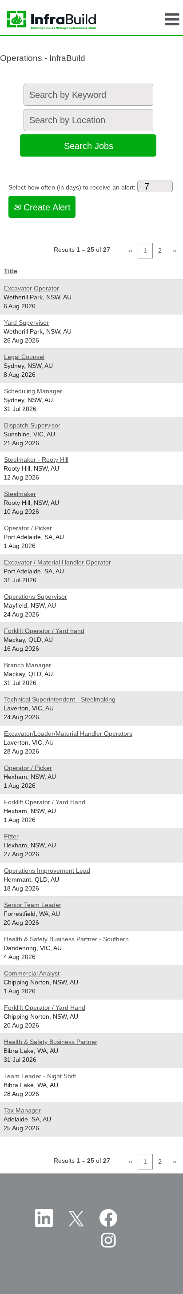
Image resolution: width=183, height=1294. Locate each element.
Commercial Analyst (32, 973)
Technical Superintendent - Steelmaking (59, 699)
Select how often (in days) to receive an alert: (71, 187)
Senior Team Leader (32, 904)
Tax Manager (22, 1110)
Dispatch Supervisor (32, 425)
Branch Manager (27, 665)
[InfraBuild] (48, 19)
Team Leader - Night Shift (40, 1076)
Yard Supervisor (26, 322)
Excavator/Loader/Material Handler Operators (68, 733)
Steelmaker (20, 493)
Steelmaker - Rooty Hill (36, 459)
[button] (172, 19)
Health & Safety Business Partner (50, 1041)
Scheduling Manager (33, 391)
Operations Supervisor (35, 596)
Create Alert (46, 207)
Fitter (11, 836)
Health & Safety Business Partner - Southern (66, 939)
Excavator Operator (31, 288)
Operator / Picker (28, 528)
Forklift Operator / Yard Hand (44, 802)
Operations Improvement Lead (47, 870)
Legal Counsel (24, 356)
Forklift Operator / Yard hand (44, 630)
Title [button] (10, 270)
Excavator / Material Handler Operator (57, 562)
